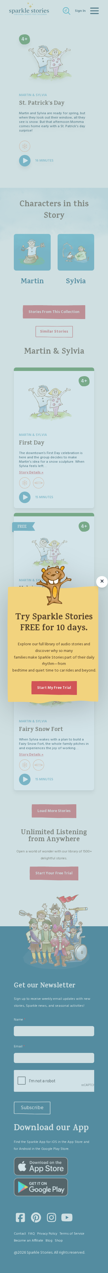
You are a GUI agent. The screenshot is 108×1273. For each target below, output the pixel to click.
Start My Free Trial (54, 688)
